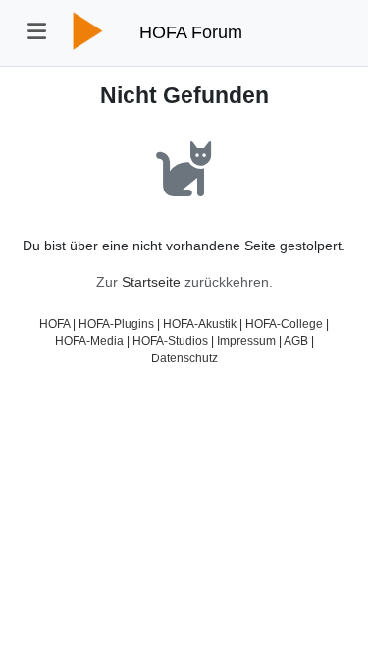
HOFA (54, 323)
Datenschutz (184, 358)
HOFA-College (284, 323)
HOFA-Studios (170, 340)
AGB (296, 340)
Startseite (151, 282)
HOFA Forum (190, 32)
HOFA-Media (89, 340)
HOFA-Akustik (200, 323)
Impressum (246, 340)
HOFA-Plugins (116, 323)
